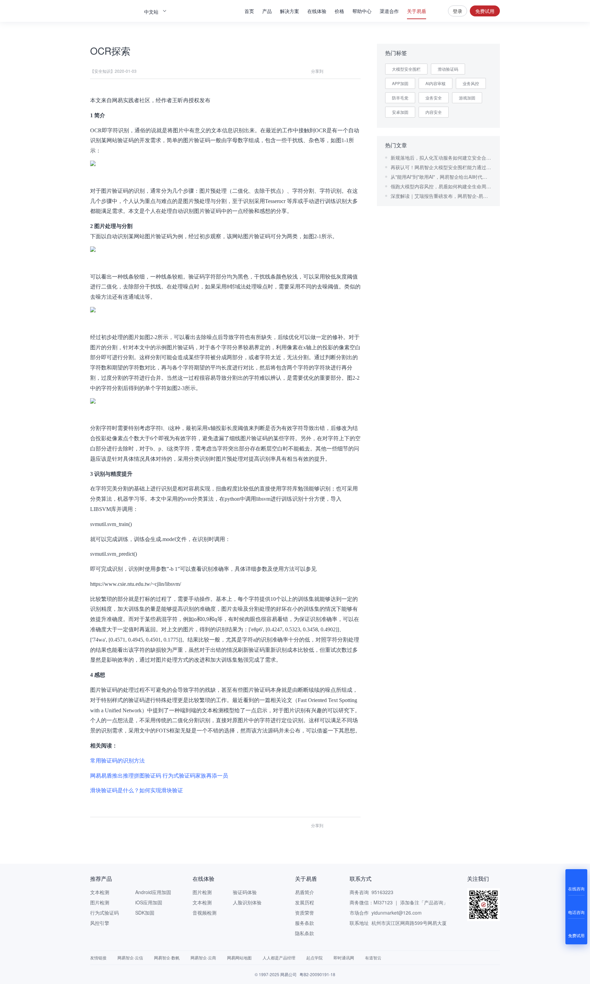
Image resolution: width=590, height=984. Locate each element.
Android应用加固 (153, 892)
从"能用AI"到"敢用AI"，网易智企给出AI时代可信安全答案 (441, 176)
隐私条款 (304, 933)
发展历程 (304, 902)
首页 (249, 11)
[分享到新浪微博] (356, 71)
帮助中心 (361, 11)
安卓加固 (400, 112)
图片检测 (99, 902)
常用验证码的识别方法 (117, 761)
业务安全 (433, 97)
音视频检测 (204, 912)
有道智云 (373, 957)
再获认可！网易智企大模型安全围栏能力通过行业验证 (441, 167)
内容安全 (433, 112)
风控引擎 (99, 922)
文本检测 (99, 892)
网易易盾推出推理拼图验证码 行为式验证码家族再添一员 (159, 776)
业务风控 (471, 83)
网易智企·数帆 (167, 957)
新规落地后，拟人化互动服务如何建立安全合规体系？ (441, 157)
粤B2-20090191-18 (317, 974)
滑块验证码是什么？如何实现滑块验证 (136, 790)
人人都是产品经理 (279, 957)
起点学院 (314, 957)
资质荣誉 (304, 912)
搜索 (437, 11)
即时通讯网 (344, 957)
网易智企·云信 (130, 957)
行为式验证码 (104, 912)
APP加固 (400, 83)
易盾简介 (304, 892)
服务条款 (304, 922)
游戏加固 (467, 97)
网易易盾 (114, 11)
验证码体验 (245, 892)
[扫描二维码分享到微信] (331, 71)
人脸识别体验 (247, 902)
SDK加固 (144, 912)
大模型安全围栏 (406, 69)
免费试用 (484, 11)
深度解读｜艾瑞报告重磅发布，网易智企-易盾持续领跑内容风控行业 (441, 195)
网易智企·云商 (203, 957)
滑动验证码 (448, 69)
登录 (457, 11)
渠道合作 (389, 11)
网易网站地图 (239, 957)
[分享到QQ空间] (343, 71)
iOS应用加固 (148, 902)
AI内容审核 (435, 83)
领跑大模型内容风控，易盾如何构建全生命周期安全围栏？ (441, 186)
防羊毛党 (400, 97)
